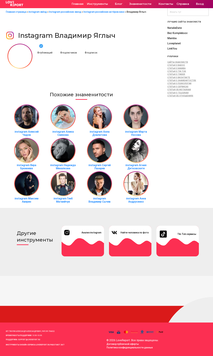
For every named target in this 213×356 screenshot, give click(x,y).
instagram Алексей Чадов (27, 133)
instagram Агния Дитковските (135, 167)
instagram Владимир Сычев (99, 200)
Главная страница (16, 11)
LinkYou (172, 48)
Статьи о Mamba (176, 68)
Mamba (172, 38)
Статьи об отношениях (180, 96)
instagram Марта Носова (136, 133)
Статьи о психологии (179, 83)
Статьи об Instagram (179, 89)
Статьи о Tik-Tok (176, 71)
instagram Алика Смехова (63, 133)
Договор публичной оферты (122, 344)
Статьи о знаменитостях (181, 80)
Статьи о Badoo (176, 65)
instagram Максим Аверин (26, 200)
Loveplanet (174, 43)
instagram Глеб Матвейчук (63, 200)
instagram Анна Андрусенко (136, 200)
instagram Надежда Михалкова (63, 167)
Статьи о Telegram (178, 93)
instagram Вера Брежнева (26, 167)
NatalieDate (174, 27)
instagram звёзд (37, 11)
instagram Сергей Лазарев (100, 167)
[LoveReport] (35, 3)
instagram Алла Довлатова (99, 133)
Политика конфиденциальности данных (129, 347)
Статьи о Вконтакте (178, 77)
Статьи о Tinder (176, 74)
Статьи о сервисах (177, 86)
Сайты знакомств (177, 62)
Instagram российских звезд (65, 11)
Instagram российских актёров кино (103, 11)
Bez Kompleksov (177, 33)
